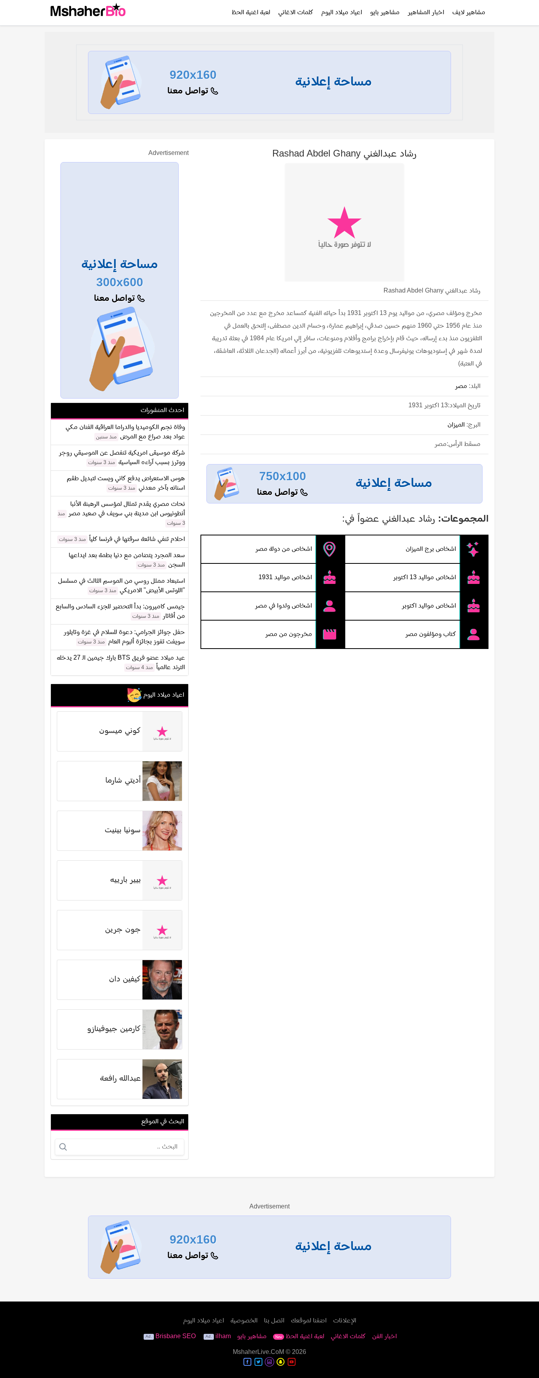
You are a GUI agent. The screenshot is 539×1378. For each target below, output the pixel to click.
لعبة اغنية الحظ (251, 12)
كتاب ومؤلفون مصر (430, 634)
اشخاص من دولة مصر (283, 549)
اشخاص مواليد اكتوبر (429, 606)
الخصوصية (244, 1321)
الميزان (456, 425)
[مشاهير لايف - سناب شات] (280, 1362)
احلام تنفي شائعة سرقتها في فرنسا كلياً (137, 539)
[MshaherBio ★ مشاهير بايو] (88, 12)
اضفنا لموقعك (309, 1321)
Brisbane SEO (175, 1336)
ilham (223, 1336)
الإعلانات (344, 1321)
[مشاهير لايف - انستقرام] (269, 1362)
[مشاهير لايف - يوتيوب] (291, 1362)
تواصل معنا (189, 91)
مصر (461, 386)
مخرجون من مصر (288, 634)
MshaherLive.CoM (258, 1352)
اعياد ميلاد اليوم (341, 12)
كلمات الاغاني (295, 12)
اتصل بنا (274, 1321)
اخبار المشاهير (426, 12)
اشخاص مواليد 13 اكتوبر (424, 577)
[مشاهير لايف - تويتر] (258, 1362)
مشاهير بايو (385, 12)
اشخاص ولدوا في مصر (283, 606)
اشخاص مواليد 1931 (285, 577)
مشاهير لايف (468, 12)
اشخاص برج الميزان (431, 549)
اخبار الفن (384, 1336)
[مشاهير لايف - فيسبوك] (247, 1362)
